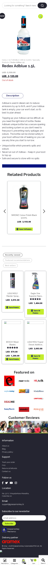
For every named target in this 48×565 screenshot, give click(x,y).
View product (24, 214)
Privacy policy (7, 452)
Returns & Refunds (9, 468)
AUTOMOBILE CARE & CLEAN (20, 60)
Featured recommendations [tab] (17, 260)
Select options (13, 341)
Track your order (8, 462)
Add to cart (25, 208)
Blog (4, 449)
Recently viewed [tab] (12, 255)
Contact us (6, 471)
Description (12, 95)
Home (4, 60)
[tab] (12, 95)
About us (5, 446)
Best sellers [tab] (10, 266)
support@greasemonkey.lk (13, 504)
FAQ (3, 465)
